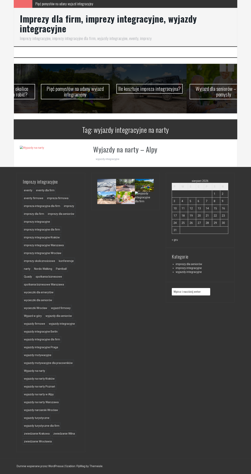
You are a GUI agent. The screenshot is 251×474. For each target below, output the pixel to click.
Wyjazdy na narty (34, 370)
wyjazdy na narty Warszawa (41, 402)
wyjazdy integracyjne (107, 159)
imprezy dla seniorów (61, 213)
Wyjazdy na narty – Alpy (125, 149)
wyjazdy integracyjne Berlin (41, 331)
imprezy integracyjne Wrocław (42, 253)
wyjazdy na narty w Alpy (39, 394)
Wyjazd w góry (33, 315)
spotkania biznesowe (49, 276)
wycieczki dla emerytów (39, 292)
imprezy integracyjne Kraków (42, 237)
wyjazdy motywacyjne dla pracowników (48, 363)
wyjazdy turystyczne (36, 417)
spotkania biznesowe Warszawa (44, 284)
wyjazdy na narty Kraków (39, 378)
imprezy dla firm (34, 213)
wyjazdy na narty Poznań (39, 386)
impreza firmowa (57, 198)
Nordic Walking (43, 268)
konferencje (66, 261)
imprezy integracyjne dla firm (42, 229)
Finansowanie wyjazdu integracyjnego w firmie (149, 202)
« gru (175, 239)
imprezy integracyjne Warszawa (44, 245)
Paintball (61, 268)
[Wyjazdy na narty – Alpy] (32, 147)
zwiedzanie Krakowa (37, 433)
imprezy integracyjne (37, 221)
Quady (28, 276)
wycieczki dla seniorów (38, 300)
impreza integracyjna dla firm (42, 206)
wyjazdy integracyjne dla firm (42, 339)
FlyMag (80, 466)
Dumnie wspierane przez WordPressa (40, 466)
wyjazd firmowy (61, 308)
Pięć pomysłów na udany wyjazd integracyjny (51, 91)
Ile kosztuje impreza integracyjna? (125, 88)
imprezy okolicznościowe (39, 261)
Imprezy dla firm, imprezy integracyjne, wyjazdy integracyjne (108, 23)
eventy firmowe (33, 198)
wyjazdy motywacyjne (37, 355)
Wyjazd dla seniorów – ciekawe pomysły (200, 91)
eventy (28, 190)
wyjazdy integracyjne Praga (41, 347)
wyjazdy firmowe (34, 323)
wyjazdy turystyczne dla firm (41, 425)
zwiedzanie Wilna (64, 433)
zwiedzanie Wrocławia (38, 441)
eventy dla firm (45, 190)
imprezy (69, 206)
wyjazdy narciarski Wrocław (41, 410)
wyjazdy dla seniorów (58, 315)
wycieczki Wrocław (35, 308)
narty (27, 268)
